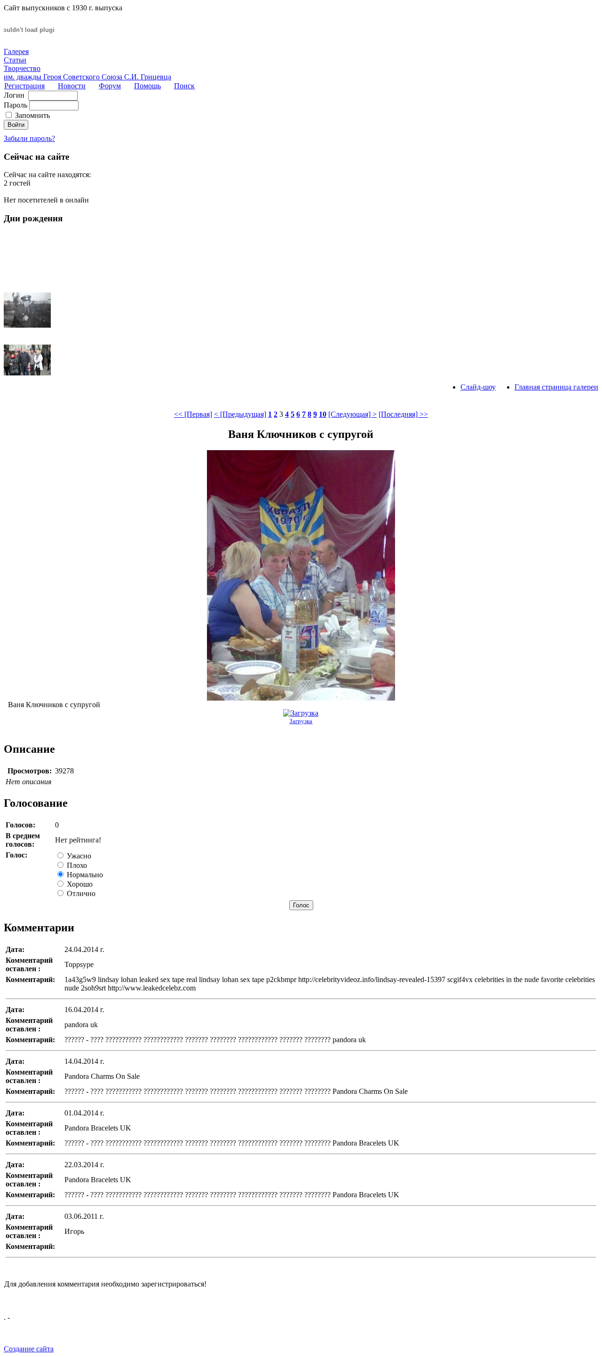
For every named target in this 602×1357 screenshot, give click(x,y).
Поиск (184, 86)
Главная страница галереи (556, 387)
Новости (72, 86)
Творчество (22, 68)
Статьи (15, 60)
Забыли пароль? (29, 138)
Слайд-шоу (478, 387)
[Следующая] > (352, 414)
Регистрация (24, 86)
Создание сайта (29, 1349)
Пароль (15, 105)
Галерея (16, 51)
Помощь (147, 86)
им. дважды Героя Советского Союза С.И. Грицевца (87, 77)
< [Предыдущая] (240, 414)
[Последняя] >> (403, 414)
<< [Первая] (193, 414)
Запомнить (32, 115)
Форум (110, 86)
